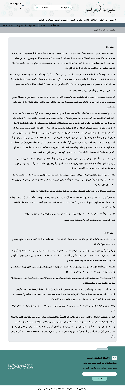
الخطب (80, 20)
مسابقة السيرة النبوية (56, 25)
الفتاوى (72, 20)
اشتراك (99, 378)
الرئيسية (113, 20)
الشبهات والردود (61, 20)
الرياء (96, 30)
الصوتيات (50, 20)
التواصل (41, 20)
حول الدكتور (103, 20)
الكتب (86, 20)
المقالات (93, 20)
